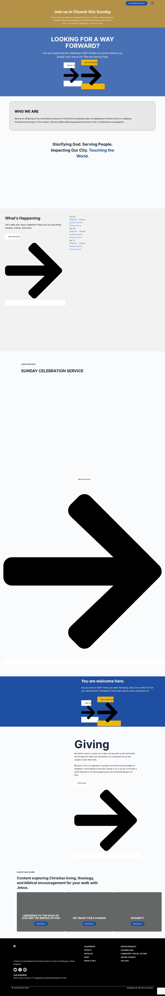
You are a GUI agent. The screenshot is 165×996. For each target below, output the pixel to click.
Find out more (75, 225)
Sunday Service (75, 222)
